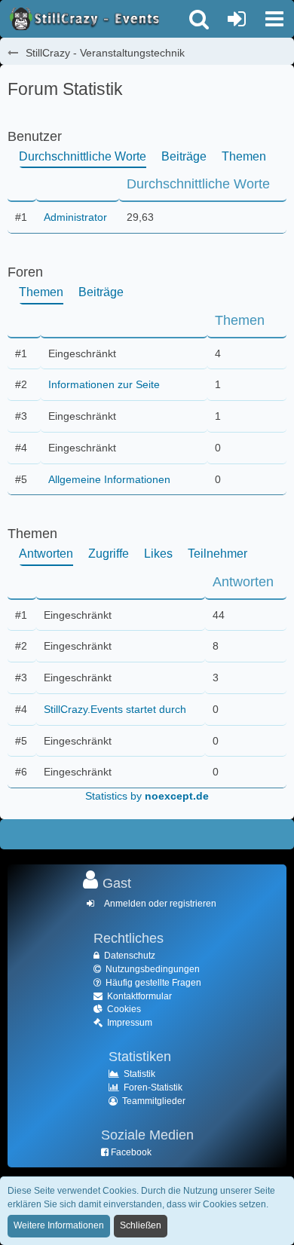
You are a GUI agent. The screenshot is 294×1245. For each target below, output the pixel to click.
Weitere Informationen (59, 1225)
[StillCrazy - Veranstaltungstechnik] (83, 19)
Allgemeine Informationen (109, 479)
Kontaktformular (139, 996)
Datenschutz (129, 955)
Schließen (140, 1225)
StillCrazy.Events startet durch (115, 709)
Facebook (131, 1152)
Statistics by (147, 796)
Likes (158, 553)
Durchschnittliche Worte (82, 156)
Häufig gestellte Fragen (153, 982)
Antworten (46, 553)
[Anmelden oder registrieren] (237, 19)
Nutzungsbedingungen (153, 969)
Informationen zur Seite (104, 384)
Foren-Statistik (153, 1087)
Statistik (139, 1074)
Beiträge (184, 156)
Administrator (75, 217)
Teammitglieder (153, 1101)
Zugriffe (108, 553)
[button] (274, 19)
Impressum (129, 1022)
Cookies (124, 1009)
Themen (244, 156)
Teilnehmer (217, 553)
